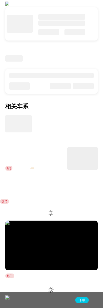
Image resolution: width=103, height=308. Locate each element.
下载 (82, 300)
